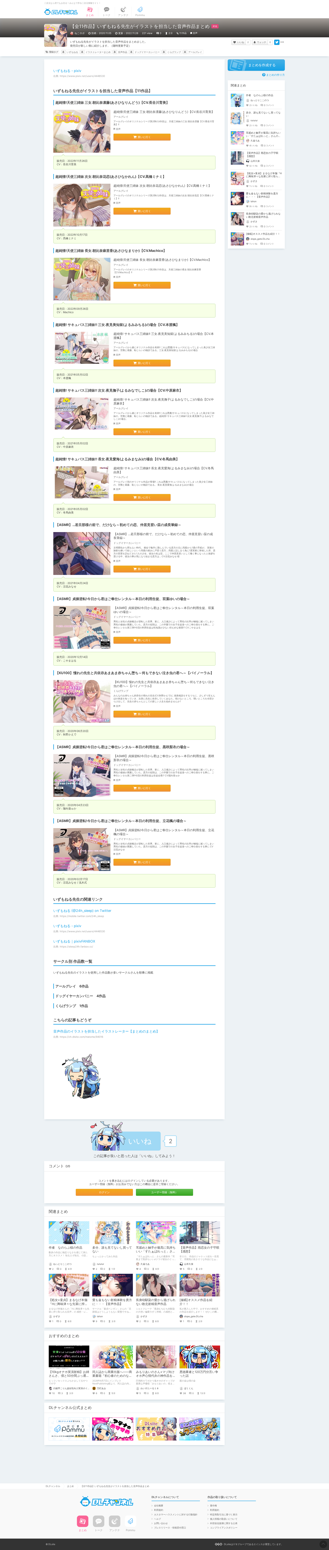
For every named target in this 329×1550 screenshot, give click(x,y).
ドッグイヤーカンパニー (147, 52)
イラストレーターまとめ (98, 52)
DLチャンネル (61, 11)
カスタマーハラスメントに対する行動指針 (175, 1514)
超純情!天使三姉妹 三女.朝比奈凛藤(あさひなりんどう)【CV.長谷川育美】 (163, 112)
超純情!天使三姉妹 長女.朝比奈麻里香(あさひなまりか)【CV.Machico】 (162, 260)
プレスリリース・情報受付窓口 (170, 1527)
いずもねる (72, 52)
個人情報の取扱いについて (223, 1518)
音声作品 (122, 52)
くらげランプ (174, 52)
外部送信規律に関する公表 (223, 1523)
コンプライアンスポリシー (223, 1527)
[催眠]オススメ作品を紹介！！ (263, 233)
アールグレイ (195, 52)
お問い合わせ (161, 1523)
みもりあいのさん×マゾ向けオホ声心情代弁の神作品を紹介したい (156, 1376)
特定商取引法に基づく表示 (223, 1514)
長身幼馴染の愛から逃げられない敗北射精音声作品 (156, 1302)
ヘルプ (157, 1518)
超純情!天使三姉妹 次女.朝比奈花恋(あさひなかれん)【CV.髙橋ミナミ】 (162, 186)
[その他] (282, 42)
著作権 (213, 1505)
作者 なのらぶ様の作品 (65, 1247)
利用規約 (158, 1509)
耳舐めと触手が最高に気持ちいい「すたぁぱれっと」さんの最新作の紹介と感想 (156, 1251)
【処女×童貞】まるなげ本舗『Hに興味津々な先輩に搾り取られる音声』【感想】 (68, 1304)
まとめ (70, 1486)
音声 (195, 33)
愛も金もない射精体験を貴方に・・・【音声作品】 (112, 1302)
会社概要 (158, 1505)
